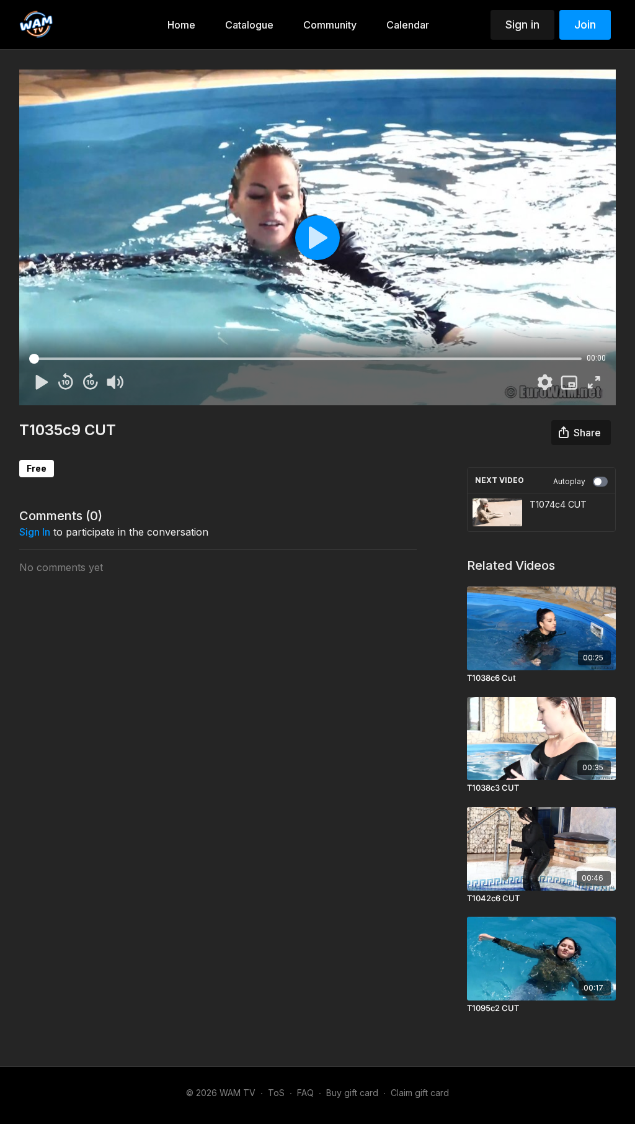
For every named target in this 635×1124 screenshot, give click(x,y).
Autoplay (569, 481)
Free (37, 468)
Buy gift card (352, 1092)
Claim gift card (420, 1092)
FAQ (305, 1092)
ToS (276, 1092)
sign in (34, 532)
